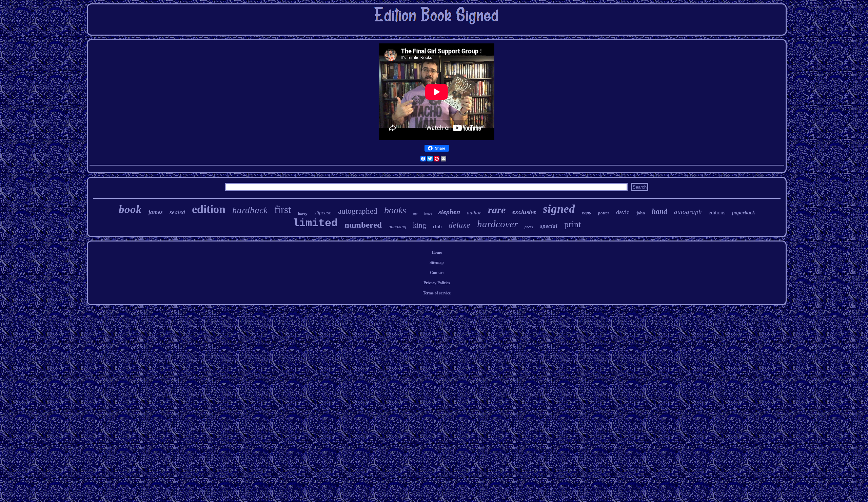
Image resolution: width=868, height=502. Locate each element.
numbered (363, 224)
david (623, 212)
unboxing (397, 226)
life (415, 214)
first (282, 209)
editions (717, 212)
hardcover (497, 223)
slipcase (322, 212)
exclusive (524, 211)
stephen (449, 211)
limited (315, 223)
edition (208, 209)
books (395, 210)
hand (659, 211)
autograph (688, 211)
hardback (250, 210)
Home (437, 252)
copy (586, 213)
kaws (428, 214)
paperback (743, 212)
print (572, 224)
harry (303, 214)
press (529, 227)
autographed (357, 211)
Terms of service (437, 293)
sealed (177, 212)
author (474, 212)
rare (497, 209)
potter (603, 212)
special (548, 226)
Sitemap (437, 262)
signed (559, 208)
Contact (437, 272)
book (130, 209)
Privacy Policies (436, 283)
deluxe (459, 224)
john (640, 212)
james (156, 212)
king (419, 225)
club (437, 226)
